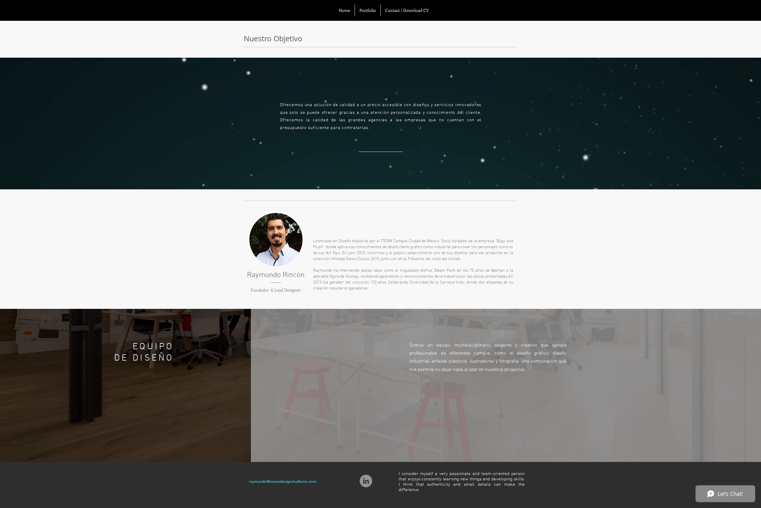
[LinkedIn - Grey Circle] (366, 481)
